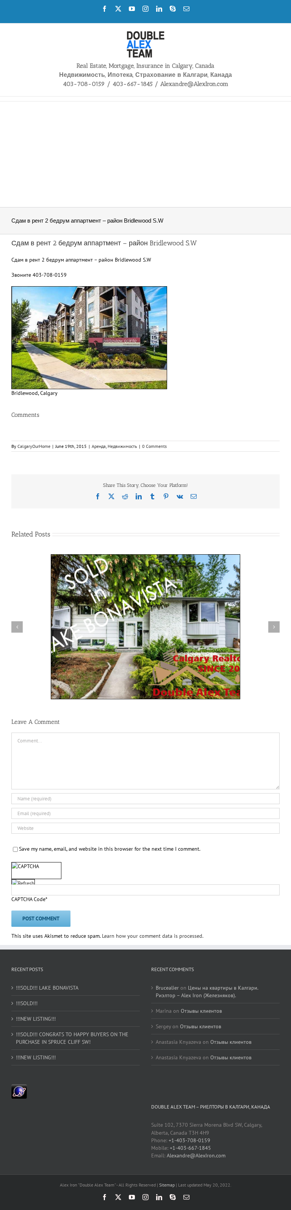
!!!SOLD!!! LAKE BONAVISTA (47, 987)
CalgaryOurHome (33, 446)
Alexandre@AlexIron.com (196, 1155)
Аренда (99, 446)
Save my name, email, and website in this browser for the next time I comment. (109, 848)
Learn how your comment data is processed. (152, 935)
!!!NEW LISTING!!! (36, 1018)
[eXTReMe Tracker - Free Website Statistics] (19, 1088)
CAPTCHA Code (28, 899)
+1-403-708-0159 (189, 1140)
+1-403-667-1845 (190, 1148)
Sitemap (167, 1185)
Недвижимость (122, 446)
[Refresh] (23, 883)
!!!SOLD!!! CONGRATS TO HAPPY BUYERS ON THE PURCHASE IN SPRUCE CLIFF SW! (72, 1038)
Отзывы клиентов (201, 1010)
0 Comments (154, 446)
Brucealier (167, 987)
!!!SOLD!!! (27, 1003)
